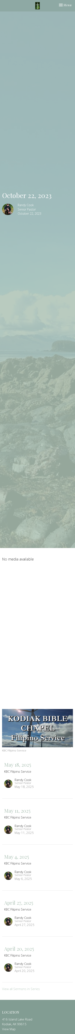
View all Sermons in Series (21, 989)
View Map (9, 1029)
